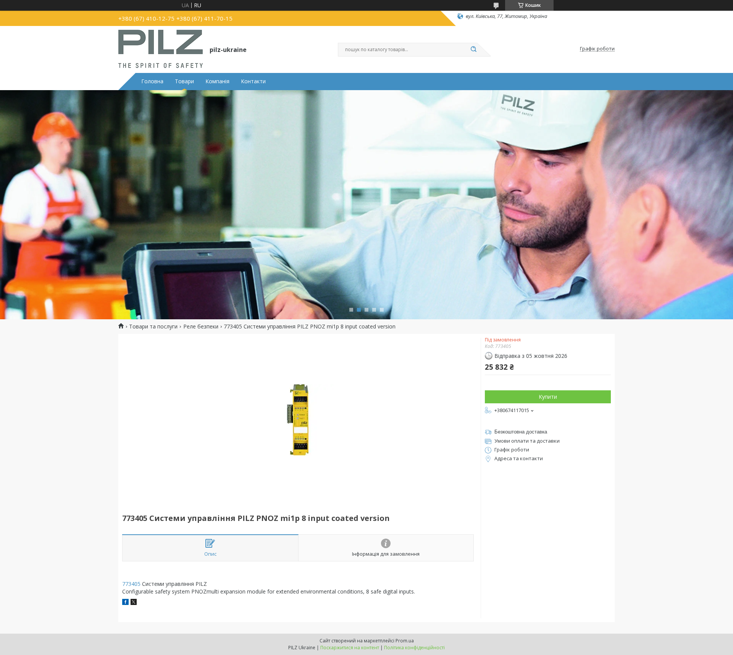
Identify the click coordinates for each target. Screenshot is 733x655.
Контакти (253, 81)
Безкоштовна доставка (520, 432)
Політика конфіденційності (414, 647)
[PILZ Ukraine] (160, 49)
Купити (548, 396)
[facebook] (125, 602)
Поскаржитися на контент (349, 647)
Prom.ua (405, 640)
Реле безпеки (200, 326)
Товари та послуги (153, 326)
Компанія (217, 81)
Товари (184, 81)
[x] (134, 602)
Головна (152, 81)
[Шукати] (473, 50)
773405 (131, 583)
